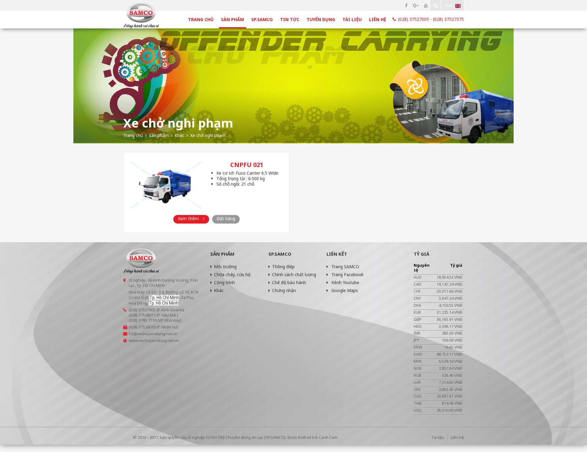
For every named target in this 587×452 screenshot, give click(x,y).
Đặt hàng (226, 218)
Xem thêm (189, 218)
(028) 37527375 (448, 19)
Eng (448, 5)
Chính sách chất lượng (294, 274)
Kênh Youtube (344, 282)
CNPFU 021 (246, 165)
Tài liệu (352, 19)
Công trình (224, 282)
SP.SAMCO (262, 19)
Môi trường (225, 266)
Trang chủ (201, 19)
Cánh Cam (328, 437)
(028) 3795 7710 (143, 320)
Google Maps (344, 290)
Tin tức (289, 19)
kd (131, 333)
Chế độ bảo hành (289, 282)
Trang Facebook (347, 274)
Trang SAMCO (344, 266)
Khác (219, 290)
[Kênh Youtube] (426, 5)
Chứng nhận (284, 290)
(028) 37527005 (413, 19)
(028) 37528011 (142, 315)
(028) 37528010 (142, 327)
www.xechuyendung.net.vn (154, 340)
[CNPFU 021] (166, 185)
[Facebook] (406, 5)
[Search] (435, 5)
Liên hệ (377, 19)
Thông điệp (283, 266)
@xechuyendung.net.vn (155, 333)
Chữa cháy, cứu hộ (232, 274)
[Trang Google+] (416, 5)
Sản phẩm (232, 19)
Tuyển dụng (321, 19)
